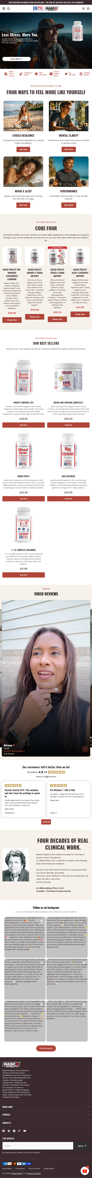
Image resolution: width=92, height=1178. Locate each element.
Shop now (12, 320)
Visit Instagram (46, 1048)
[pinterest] (9, 1131)
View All (46, 822)
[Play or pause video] (85, 749)
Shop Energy (68, 205)
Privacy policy (20, 1169)
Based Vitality (17, 1173)
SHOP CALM (23, 149)
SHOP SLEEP (23, 205)
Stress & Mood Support (14, 751)
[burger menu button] (3, 8)
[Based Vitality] (46, 9)
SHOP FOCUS (68, 149)
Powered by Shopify (34, 1173)
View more (9, 809)
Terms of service (34, 1169)
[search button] (8, 8)
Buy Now (23, 425)
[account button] (83, 8)
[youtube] (24, 1131)
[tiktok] (19, 1131)
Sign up (80, 1145)
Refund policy (7, 1169)
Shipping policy (49, 1169)
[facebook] (3, 1131)
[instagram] (14, 1131)
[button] (88, 8)
